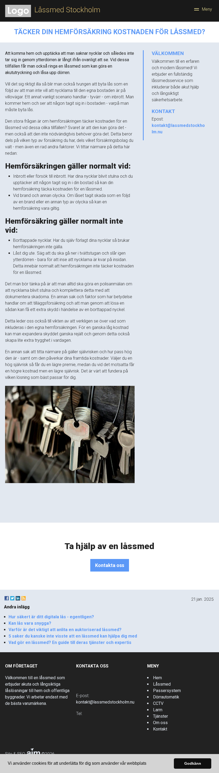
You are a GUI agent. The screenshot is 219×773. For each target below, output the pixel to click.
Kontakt (160, 729)
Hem (157, 677)
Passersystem (167, 690)
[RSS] (23, 598)
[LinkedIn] (18, 598)
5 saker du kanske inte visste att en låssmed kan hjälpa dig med (73, 636)
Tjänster (160, 716)
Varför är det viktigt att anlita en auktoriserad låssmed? (65, 629)
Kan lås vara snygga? (30, 623)
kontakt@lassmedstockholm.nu (105, 702)
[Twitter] (12, 598)
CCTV (158, 703)
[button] (148, 764)
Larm (157, 709)
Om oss (160, 722)
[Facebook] (7, 598)
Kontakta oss (109, 565)
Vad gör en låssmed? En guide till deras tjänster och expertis (70, 642)
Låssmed (162, 684)
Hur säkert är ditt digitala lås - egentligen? (51, 616)
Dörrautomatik (166, 697)
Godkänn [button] (192, 763)
